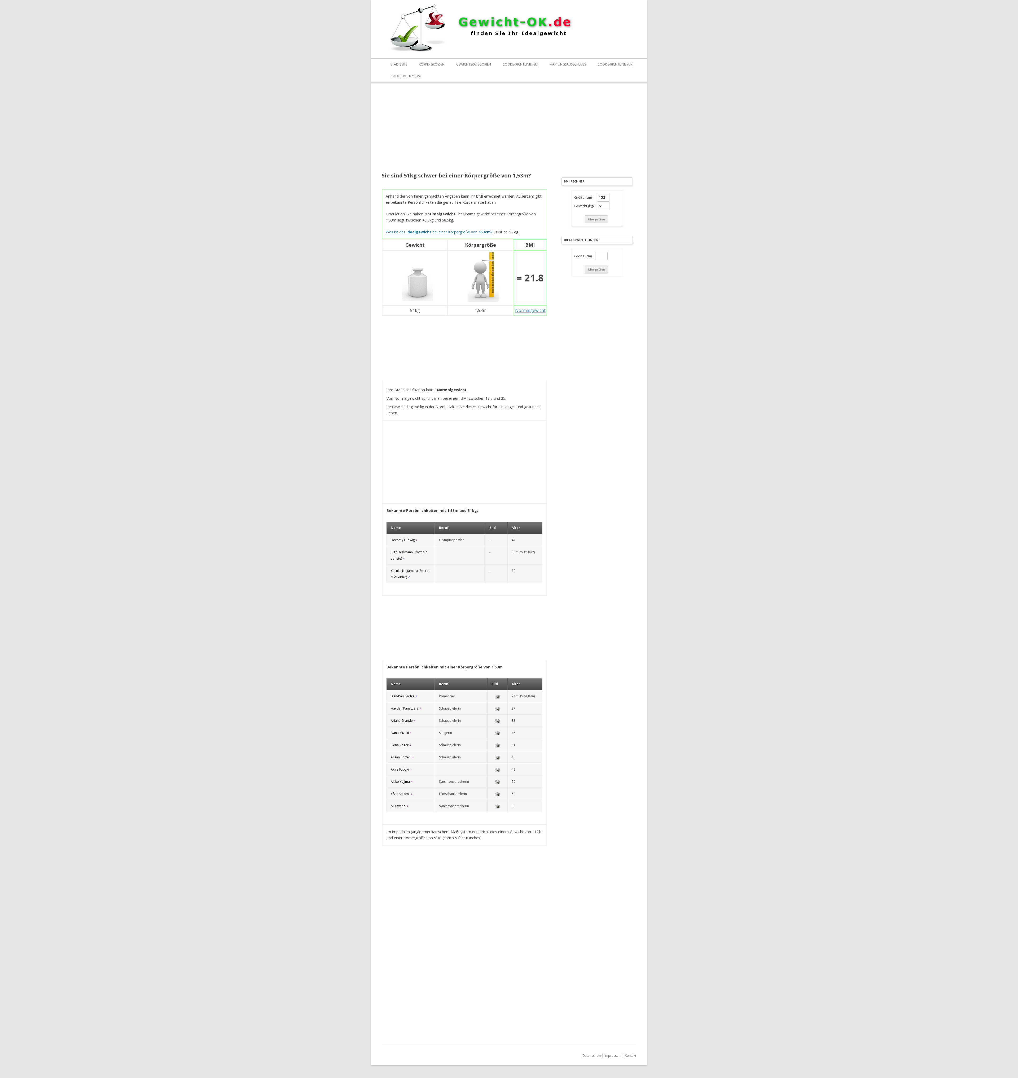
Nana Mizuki (400, 733)
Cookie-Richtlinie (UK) (615, 64)
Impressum (612, 1055)
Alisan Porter (400, 757)
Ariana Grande (402, 720)
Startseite (398, 64)
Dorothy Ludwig (403, 540)
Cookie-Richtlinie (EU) (520, 64)
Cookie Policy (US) (405, 76)
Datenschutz (591, 1055)
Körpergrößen (432, 64)
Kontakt (630, 1055)
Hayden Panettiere (405, 708)
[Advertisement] (464, 131)
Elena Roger (400, 745)
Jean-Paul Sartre (402, 696)
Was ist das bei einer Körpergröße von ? (439, 231)
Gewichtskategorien (473, 64)
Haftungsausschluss (568, 64)
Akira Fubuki (400, 769)
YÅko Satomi (400, 794)
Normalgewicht (530, 310)
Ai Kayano (398, 806)
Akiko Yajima (400, 781)
